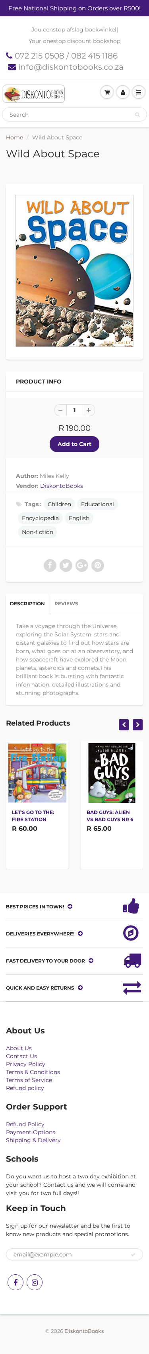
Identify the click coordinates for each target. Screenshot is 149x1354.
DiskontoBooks (61, 485)
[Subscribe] (133, 1254)
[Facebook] (15, 1282)
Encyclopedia (40, 518)
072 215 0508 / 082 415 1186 (66, 56)
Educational (97, 504)
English (79, 518)
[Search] (137, 114)
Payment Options (30, 1132)
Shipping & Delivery (33, 1140)
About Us (19, 1048)
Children (59, 504)
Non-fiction (37, 532)
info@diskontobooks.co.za (71, 67)
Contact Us (21, 1056)
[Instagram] (35, 1282)
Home (14, 137)
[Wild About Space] (74, 271)
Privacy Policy (25, 1064)
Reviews (66, 604)
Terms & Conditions (33, 1072)
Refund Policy (25, 1124)
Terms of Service (29, 1080)
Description (27, 604)
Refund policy (25, 1088)
